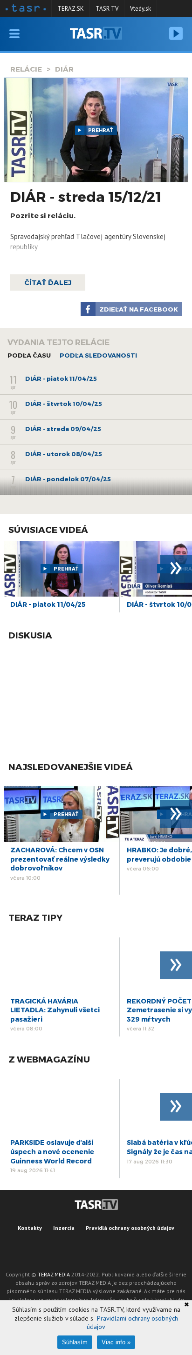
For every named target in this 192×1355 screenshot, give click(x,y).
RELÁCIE (26, 69)
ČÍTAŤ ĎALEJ (47, 282)
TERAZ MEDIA (54, 1274)
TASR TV (107, 9)
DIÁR (64, 69)
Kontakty (30, 1227)
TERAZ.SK (70, 9)
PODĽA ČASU (29, 355)
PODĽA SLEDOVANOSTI (98, 355)
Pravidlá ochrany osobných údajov (130, 1227)
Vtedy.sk (140, 9)
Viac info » (116, 1342)
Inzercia (64, 1227)
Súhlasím (75, 1342)
